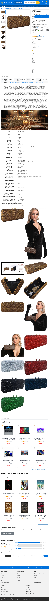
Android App (28, 589)
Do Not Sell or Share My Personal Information (9, 594)
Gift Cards (19, 580)
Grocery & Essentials (22, 6)
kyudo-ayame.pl (33, 55)
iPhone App (28, 587)
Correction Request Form (7, 533)
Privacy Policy (3, 589)
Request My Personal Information (7, 592)
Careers (41, 6)
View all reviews (5, 551)
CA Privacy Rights (4, 591)
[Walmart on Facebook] (26, 594)
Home (2, 8)
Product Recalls (36, 580)
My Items (46, 6)
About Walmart (4, 573)
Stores (18, 575)
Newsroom (3, 577)
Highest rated (15, 555)
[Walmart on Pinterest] (33, 594)
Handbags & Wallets (19, 8)
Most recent (8, 555)
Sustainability (3, 580)
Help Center (24, 567)
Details (44, 36)
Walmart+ (19, 579)
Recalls (35, 577)
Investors (3, 579)
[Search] (38, 2)
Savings (15, 6)
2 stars (16, 546)
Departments (5, 6)
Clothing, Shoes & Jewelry (8, 8)
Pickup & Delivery (30, 6)
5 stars (16, 542)
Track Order (32, 567)
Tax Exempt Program (37, 582)
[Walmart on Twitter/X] (28, 594)
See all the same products (43, 524)
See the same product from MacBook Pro (40, 469)
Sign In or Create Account (13, 567)
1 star (17, 548)
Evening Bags (40, 82)
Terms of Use (3, 587)
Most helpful (23, 555)
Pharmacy (37, 6)
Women (14, 8)
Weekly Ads (40, 567)
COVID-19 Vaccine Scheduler (39, 573)
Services (11, 6)
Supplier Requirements (5, 582)
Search (45, 555)
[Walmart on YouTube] (31, 594)
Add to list (38, 38)
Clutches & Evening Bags (33, 82)
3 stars (16, 545)
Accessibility (36, 579)
